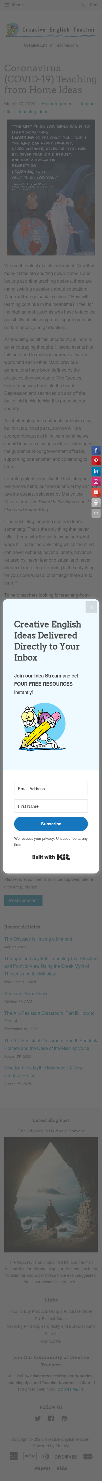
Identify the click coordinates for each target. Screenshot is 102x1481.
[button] (51, 729)
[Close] (91, 607)
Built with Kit (51, 857)
